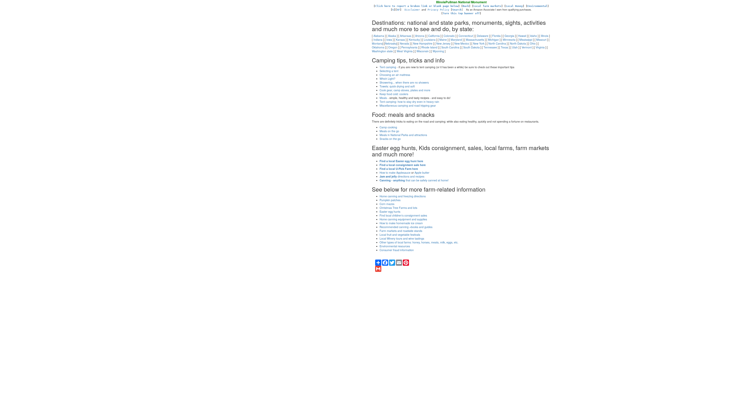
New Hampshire (422, 43)
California (434, 36)
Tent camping (388, 67)
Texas (504, 47)
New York (479, 43)
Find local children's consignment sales (403, 215)
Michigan (493, 40)
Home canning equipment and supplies (403, 219)
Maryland (456, 40)
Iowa (389, 40)
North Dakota (518, 43)
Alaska (392, 36)
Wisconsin (422, 51)
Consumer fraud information (397, 250)
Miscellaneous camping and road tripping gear (408, 105)
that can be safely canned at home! (414, 180)
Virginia (540, 47)
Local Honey (514, 6)
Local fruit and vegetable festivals (400, 235)
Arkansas (405, 36)
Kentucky (414, 40)
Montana (377, 43)
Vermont (527, 47)
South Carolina (450, 47)
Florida (496, 36)
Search (456, 9)
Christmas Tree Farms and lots (398, 208)
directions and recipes (402, 176)
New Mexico (461, 43)
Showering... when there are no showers (404, 82)
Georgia (509, 36)
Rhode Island (429, 47)
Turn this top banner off (461, 13)
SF (398, 9)
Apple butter (422, 172)
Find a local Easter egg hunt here (401, 161)
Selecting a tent (389, 71)
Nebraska (391, 43)
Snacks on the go (390, 139)
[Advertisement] (36, 15)
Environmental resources (395, 246)
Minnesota (509, 40)
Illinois (544, 36)
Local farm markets (487, 6)
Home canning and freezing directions (403, 196)
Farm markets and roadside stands (401, 231)
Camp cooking (388, 127)
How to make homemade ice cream (401, 223)
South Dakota (471, 47)
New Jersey (443, 43)
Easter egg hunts (390, 211)
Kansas (400, 40)
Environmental (537, 6)
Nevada (404, 43)
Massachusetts (475, 40)
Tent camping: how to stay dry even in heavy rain (409, 102)
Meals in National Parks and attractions (403, 135)
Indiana (377, 40)
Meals (383, 98)
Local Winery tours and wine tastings (402, 238)
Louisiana (429, 40)
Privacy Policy (438, 9)
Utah (515, 47)
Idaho (533, 36)
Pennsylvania (409, 47)
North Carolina (497, 43)
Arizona (419, 36)
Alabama (378, 36)
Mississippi (525, 40)
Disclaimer (412, 9)
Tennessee (490, 47)
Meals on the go (389, 131)
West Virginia (405, 51)
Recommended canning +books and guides (406, 227)
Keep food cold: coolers (394, 94)
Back (466, 6)
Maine (443, 40)
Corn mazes (387, 204)
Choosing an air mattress (395, 75)
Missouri (541, 40)
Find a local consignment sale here (403, 165)
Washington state (382, 51)
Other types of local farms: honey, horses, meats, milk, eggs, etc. (419, 242)
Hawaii (522, 36)
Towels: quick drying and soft (397, 86)
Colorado (449, 36)
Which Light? (387, 79)
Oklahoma (378, 47)
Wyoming (438, 51)
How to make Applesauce (395, 172)
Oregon (392, 47)
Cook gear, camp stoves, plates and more (405, 90)
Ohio (533, 43)
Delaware (482, 36)
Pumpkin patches (390, 200)
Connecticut (466, 36)
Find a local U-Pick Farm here (399, 169)
